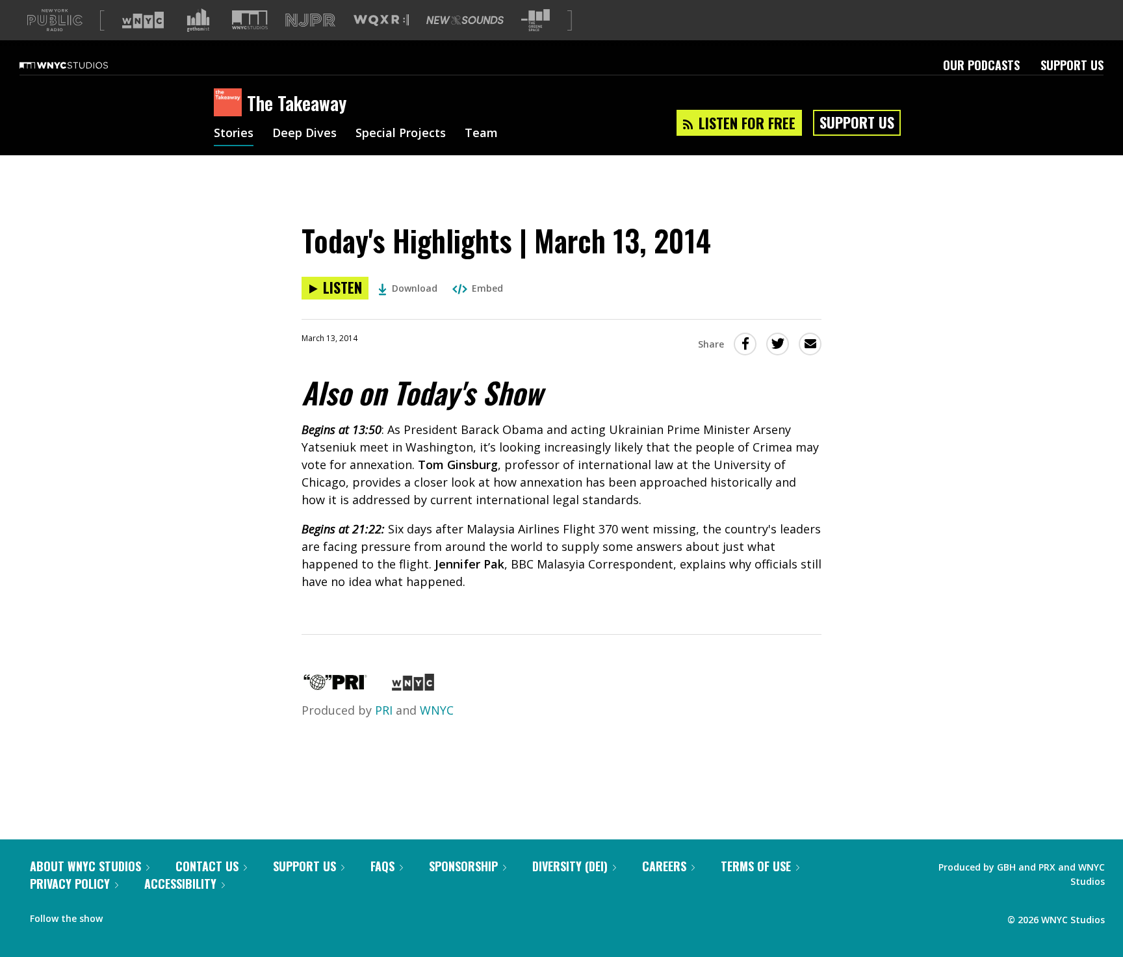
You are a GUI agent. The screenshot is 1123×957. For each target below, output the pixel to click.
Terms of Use (756, 866)
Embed (487, 288)
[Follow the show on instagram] (171, 915)
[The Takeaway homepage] (230, 103)
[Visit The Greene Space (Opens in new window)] (535, 20)
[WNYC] (413, 686)
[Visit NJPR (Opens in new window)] (310, 20)
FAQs (382, 866)
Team (481, 134)
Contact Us (207, 866)
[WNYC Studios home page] (79, 65)
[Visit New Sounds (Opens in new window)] (465, 20)
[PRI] (335, 686)
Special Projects (400, 134)
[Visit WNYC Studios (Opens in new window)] (250, 19)
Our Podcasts (981, 65)
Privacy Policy (70, 883)
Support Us (1072, 65)
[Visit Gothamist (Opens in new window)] (198, 20)
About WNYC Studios (85, 866)
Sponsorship (463, 866)
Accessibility (180, 883)
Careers (664, 866)
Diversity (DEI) (570, 866)
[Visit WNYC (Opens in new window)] (143, 20)
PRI (384, 710)
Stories (233, 134)
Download (414, 288)
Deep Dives (304, 134)
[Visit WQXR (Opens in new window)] (381, 20)
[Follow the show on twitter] (147, 915)
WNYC (437, 710)
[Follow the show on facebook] (121, 915)
